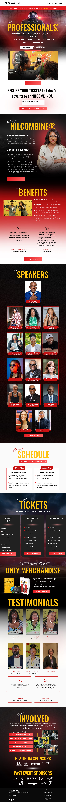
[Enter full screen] (57, 78)
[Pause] (9, 78)
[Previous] (6, 691)
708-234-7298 (14, 794)
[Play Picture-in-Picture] (55, 78)
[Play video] (15, 621)
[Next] (59, 691)
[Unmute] (10, 78)
